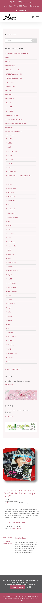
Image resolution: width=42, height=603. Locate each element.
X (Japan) (10, 357)
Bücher (8, 90)
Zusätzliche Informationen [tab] (7, 542)
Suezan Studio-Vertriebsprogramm (17, 53)
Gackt (9, 205)
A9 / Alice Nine (12, 151)
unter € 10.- (10, 111)
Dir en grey (11, 196)
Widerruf (32, 584)
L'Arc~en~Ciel (12, 246)
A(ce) (9, 147)
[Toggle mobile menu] (37, 17)
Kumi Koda (11, 242)
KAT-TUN (11, 233)
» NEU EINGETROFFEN (13, 369)
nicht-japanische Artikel (14, 132)
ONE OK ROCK (12, 291)
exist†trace (11, 200)
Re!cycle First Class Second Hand (16, 123)
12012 (10, 143)
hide (9, 221)
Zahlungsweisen (31, 580)
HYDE (10, 225)
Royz (9, 308)
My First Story (12, 283)
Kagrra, (10, 229)
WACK (10, 349)
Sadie (9, 312)
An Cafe (10, 159)
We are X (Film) (12, 353)
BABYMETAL (12, 172)
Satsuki (10, 316)
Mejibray (10, 266)
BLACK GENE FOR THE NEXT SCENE (19, 176)
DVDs (8, 61)
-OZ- (9, 295)
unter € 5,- (9, 107)
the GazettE (11, 209)
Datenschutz (25, 582)
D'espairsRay (12, 188)
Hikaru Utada (12, 337)
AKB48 (10, 155)
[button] (16, 522)
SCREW (10, 320)
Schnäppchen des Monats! (14, 119)
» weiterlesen (9, 384)
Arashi (10, 163)
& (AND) (10, 139)
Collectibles (10, 99)
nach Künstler (10, 136)
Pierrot (10, 299)
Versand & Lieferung (17, 580)
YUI (9, 361)
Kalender (9, 94)
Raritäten (9, 103)
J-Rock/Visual (16, 528)
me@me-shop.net (27, 2)
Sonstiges (9, 127)
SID (9, 324)
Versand (9, 502)
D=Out (10, 184)
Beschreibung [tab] (7, 537)
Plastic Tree (11, 304)
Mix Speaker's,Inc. (13, 271)
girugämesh (11, 213)
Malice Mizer (12, 262)
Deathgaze (11, 192)
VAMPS (10, 341)
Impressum (14, 582)
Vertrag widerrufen (18, 587)
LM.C (9, 250)
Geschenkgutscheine (12, 115)
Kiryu (9, 238)
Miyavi (10, 275)
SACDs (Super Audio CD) (14, 74)
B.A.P (9, 167)
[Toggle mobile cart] (33, 17)
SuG (9, 328)
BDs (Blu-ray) (10, 66)
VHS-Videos (10, 82)
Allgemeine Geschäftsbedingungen (16, 584)
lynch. (9, 258)
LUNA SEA (11, 254)
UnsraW (10, 332)
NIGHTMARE (12, 287)
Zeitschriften (10, 86)
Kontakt (5, 580)
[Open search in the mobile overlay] (21, 40)
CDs (7, 57)
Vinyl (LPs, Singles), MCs (14, 78)
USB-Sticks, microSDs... (13, 70)
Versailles (11, 345)
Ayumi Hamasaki (13, 217)
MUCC (24, 528)
